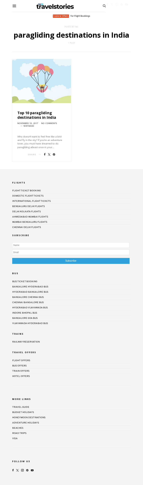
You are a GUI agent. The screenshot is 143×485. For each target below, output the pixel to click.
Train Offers (20, 371)
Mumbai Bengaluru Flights (29, 222)
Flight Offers (21, 360)
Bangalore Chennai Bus (28, 297)
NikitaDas (29, 126)
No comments (49, 123)
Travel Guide (20, 407)
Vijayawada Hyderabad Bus (30, 323)
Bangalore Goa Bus (25, 318)
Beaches (17, 428)
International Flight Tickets (31, 201)
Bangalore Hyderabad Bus (30, 286)
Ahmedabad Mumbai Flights (30, 216)
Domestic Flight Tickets (28, 195)
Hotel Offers (21, 376)
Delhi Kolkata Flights (26, 211)
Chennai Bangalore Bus (28, 302)
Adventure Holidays (25, 422)
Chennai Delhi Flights (26, 227)
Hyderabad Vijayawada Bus (30, 307)
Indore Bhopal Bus (24, 312)
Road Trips (19, 433)
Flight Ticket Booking (26, 190)
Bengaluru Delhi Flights (28, 206)
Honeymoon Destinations (29, 417)
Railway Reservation (26, 341)
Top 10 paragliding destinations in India (36, 115)
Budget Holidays (23, 412)
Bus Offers (19, 365)
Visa (15, 438)
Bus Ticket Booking (24, 281)
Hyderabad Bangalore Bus (30, 292)
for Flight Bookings (71, 16)
